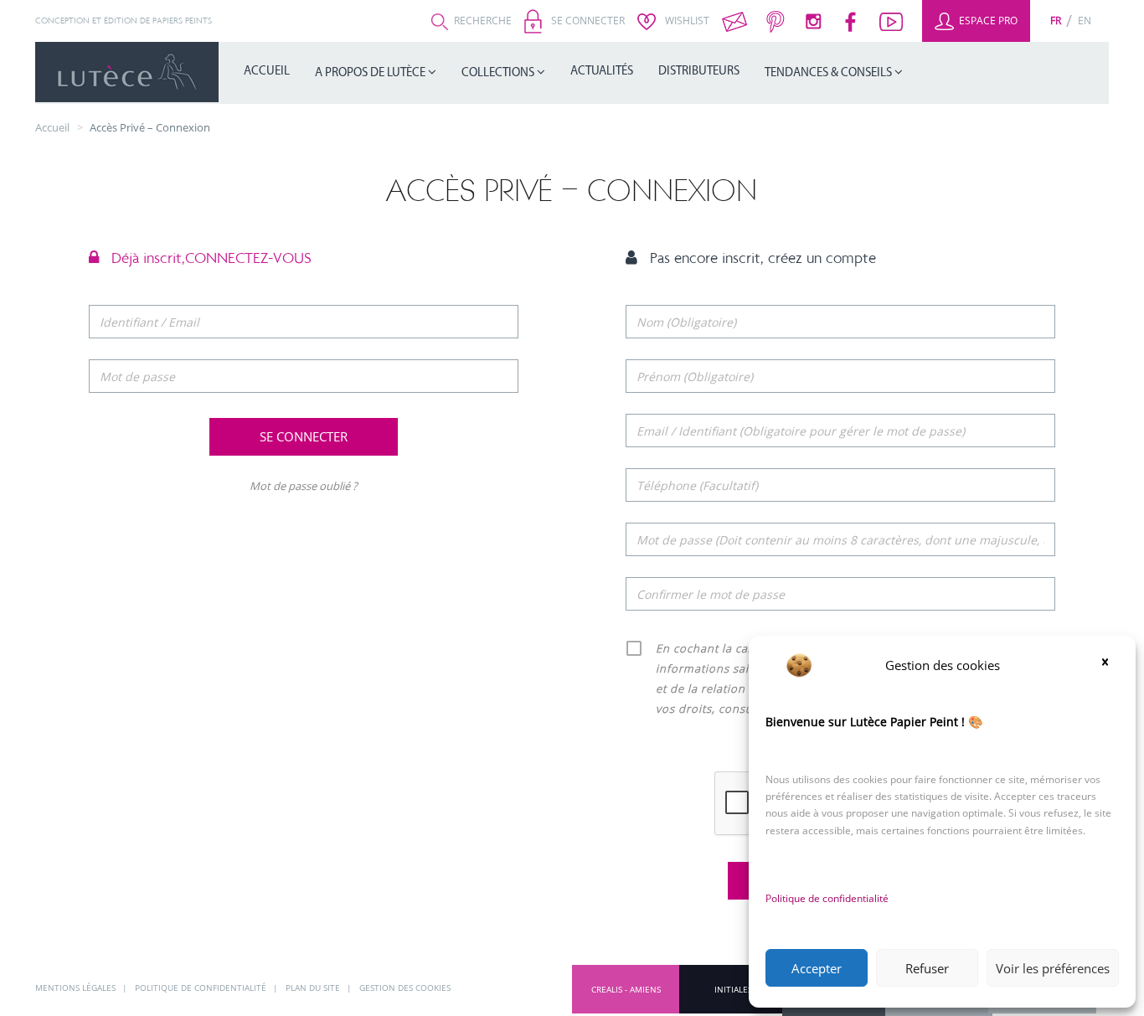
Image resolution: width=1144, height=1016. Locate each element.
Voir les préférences (1053, 968)
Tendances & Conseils (829, 73)
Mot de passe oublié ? (304, 485)
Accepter (816, 968)
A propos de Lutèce (371, 73)
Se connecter (587, 20)
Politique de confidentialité (827, 898)
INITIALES (733, 989)
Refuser (927, 968)
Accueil (267, 71)
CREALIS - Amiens (626, 989)
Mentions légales (76, 987)
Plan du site (314, 987)
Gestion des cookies (405, 987)
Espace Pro (987, 20)
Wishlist (685, 20)
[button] (1110, 665)
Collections (499, 73)
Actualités (601, 71)
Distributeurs (698, 71)
